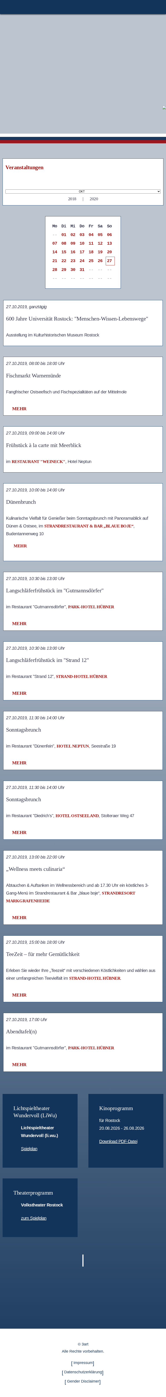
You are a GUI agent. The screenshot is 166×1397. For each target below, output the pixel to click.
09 (72, 243)
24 (82, 260)
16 (72, 252)
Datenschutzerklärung (83, 1372)
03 (82, 234)
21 (54, 260)
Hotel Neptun (73, 746)
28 (54, 269)
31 (82, 269)
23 (72, 260)
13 (109, 243)
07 (54, 243)
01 (63, 234)
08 (63, 243)
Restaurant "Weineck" (38, 461)
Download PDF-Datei (118, 1141)
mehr (19, 408)
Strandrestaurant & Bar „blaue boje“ (89, 526)
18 (91, 252)
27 (109, 260)
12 (100, 243)
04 (91, 234)
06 (109, 234)
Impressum (83, 1363)
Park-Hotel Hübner (91, 606)
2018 (72, 198)
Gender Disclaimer (83, 1381)
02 (72, 234)
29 (63, 269)
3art (85, 1344)
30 (72, 269)
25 (91, 260)
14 (54, 252)
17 (82, 252)
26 (100, 260)
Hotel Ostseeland (77, 815)
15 (63, 252)
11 (91, 243)
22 (63, 260)
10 (82, 243)
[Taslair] (164, 107)
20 (109, 252)
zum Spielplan (33, 1218)
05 (100, 234)
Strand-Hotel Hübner (81, 676)
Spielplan (29, 1148)
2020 (94, 198)
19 (100, 252)
